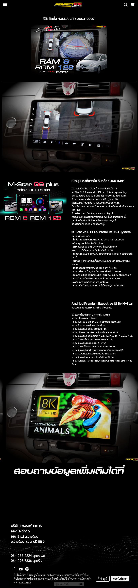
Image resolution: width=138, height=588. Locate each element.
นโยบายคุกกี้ (25, 582)
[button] (124, 5)
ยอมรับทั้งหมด (120, 578)
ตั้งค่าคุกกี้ (102, 578)
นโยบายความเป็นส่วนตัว (79, 578)
